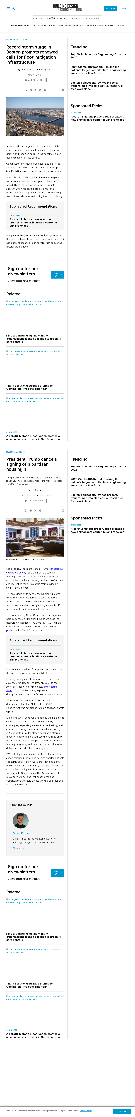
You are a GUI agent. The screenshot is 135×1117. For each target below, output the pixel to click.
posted (10, 630)
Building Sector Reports (100, 26)
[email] (45, 89)
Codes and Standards (17, 40)
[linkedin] (30, 89)
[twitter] (35, 89)
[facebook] (26, 89)
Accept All (122, 1112)
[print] (63, 89)
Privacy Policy (86, 1111)
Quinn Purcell (35, 490)
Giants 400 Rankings (44, 26)
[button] (8, 8)
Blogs (121, 26)
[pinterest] (40, 89)
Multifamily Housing (16, 452)
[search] (13, 8)
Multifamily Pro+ (20, 26)
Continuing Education (71, 26)
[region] (67, 1111)
